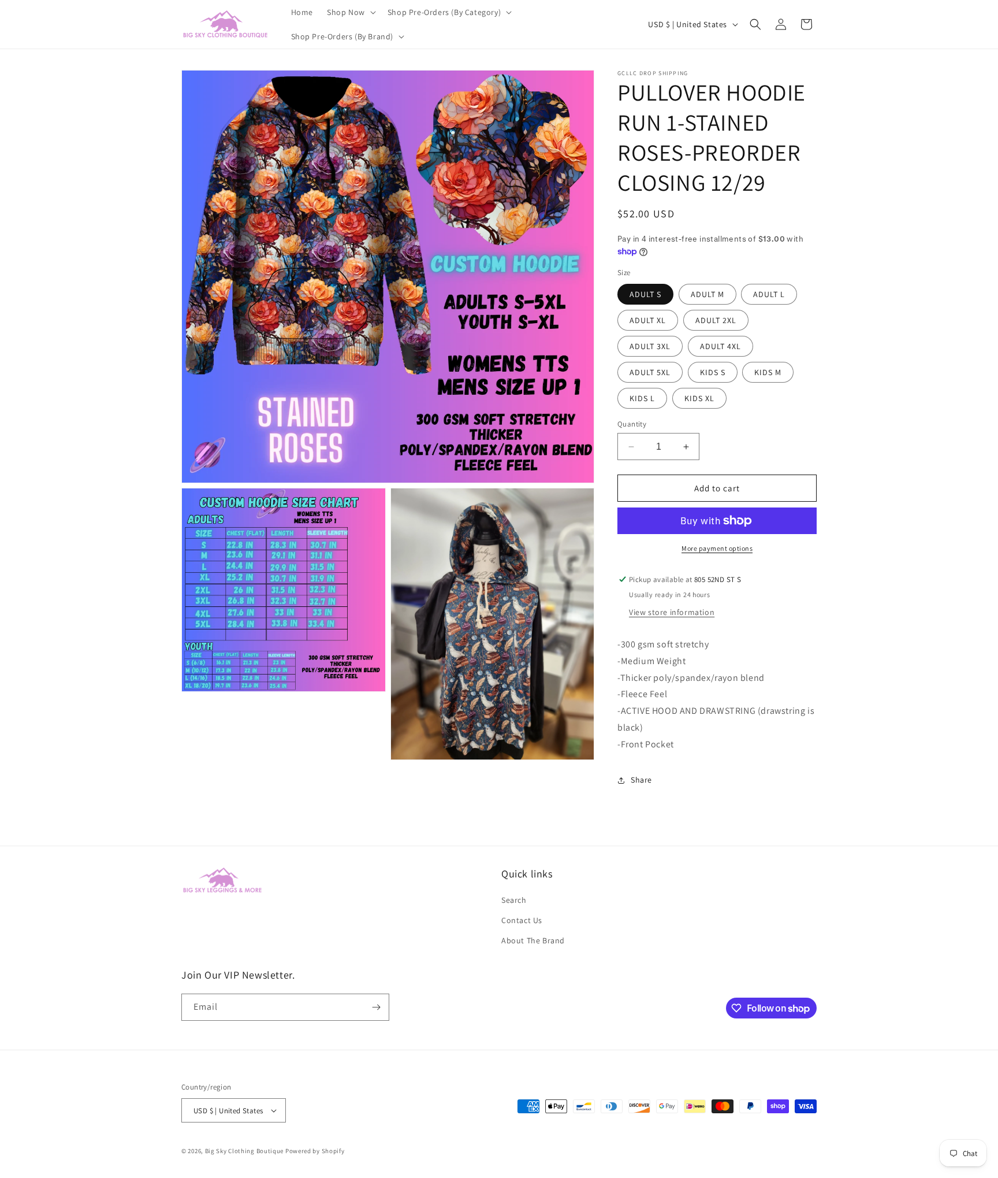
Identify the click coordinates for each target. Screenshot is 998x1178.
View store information (671, 612)
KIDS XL (699, 398)
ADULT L (769, 294)
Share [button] (641, 780)
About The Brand (533, 940)
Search (514, 900)
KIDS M (767, 372)
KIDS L (642, 398)
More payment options (717, 548)
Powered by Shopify (315, 1151)
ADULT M (707, 294)
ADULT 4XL (720, 346)
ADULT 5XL (650, 372)
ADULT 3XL (650, 346)
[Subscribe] (376, 1007)
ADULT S (645, 294)
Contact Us (521, 920)
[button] (350, 12)
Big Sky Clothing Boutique (244, 1151)
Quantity (631, 424)
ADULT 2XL (715, 320)
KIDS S (712, 372)
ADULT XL (648, 320)
